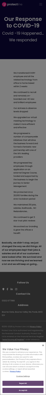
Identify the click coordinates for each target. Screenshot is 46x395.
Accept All (23, 390)
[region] (23, 368)
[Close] (43, 345)
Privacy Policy (15, 371)
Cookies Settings (23, 376)
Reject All (23, 383)
